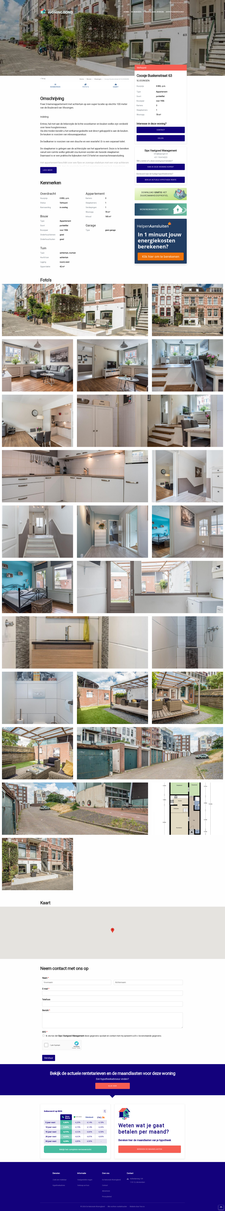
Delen (161, 138)
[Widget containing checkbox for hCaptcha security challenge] (62, 1045)
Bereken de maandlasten (149, 1149)
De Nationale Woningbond (111, 1180)
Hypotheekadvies (175, 12)
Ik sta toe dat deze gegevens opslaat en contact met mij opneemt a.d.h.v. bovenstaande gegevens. (104, 1036)
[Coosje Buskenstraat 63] (75, 309)
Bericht (46, 1010)
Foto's (86, 87)
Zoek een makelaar (60, 1180)
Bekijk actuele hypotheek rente (160, 180)
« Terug (42, 78)
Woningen (136, 12)
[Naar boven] (221, 1207)
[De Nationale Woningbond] (56, 11)
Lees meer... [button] (48, 170)
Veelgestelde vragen (84, 1180)
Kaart (116, 87)
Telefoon (46, 999)
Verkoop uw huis (83, 1185)
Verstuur (48, 1058)
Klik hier (112, 1086)
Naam (45, 978)
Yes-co (142, 1206)
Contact (161, 130)
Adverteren (106, 1191)
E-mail (45, 989)
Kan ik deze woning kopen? (161, 167)
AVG (44, 1032)
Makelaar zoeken (154, 12)
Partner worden (176, 3)
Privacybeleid (107, 1197)
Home (126, 12)
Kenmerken (55, 87)
